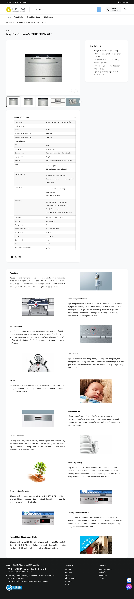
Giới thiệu (102, 572)
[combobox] (66, 9)
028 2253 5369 (27, 581)
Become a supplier (106, 569)
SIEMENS (9, 30)
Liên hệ (101, 578)
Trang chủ (11, 22)
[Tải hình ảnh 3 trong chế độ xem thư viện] (43, 102)
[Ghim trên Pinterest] (19, 257)
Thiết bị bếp (18, 17)
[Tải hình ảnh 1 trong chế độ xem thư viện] (13, 102)
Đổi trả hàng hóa (71, 578)
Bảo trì (67, 584)
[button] (125, 9)
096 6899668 (43, 581)
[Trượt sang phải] (75, 91)
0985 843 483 (27, 572)
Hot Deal (24, 2)
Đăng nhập (124, 2)
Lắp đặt (67, 575)
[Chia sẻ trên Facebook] (11, 257)
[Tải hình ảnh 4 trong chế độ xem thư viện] (58, 102)
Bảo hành (68, 581)
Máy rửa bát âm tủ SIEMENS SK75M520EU (31, 22)
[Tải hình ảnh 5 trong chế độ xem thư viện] (73, 102)
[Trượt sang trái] (71, 91)
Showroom (103, 575)
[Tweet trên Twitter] (15, 257)
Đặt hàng (68, 569)
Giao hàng (68, 572)
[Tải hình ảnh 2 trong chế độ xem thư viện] (28, 102)
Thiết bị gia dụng (33, 17)
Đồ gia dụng (48, 17)
